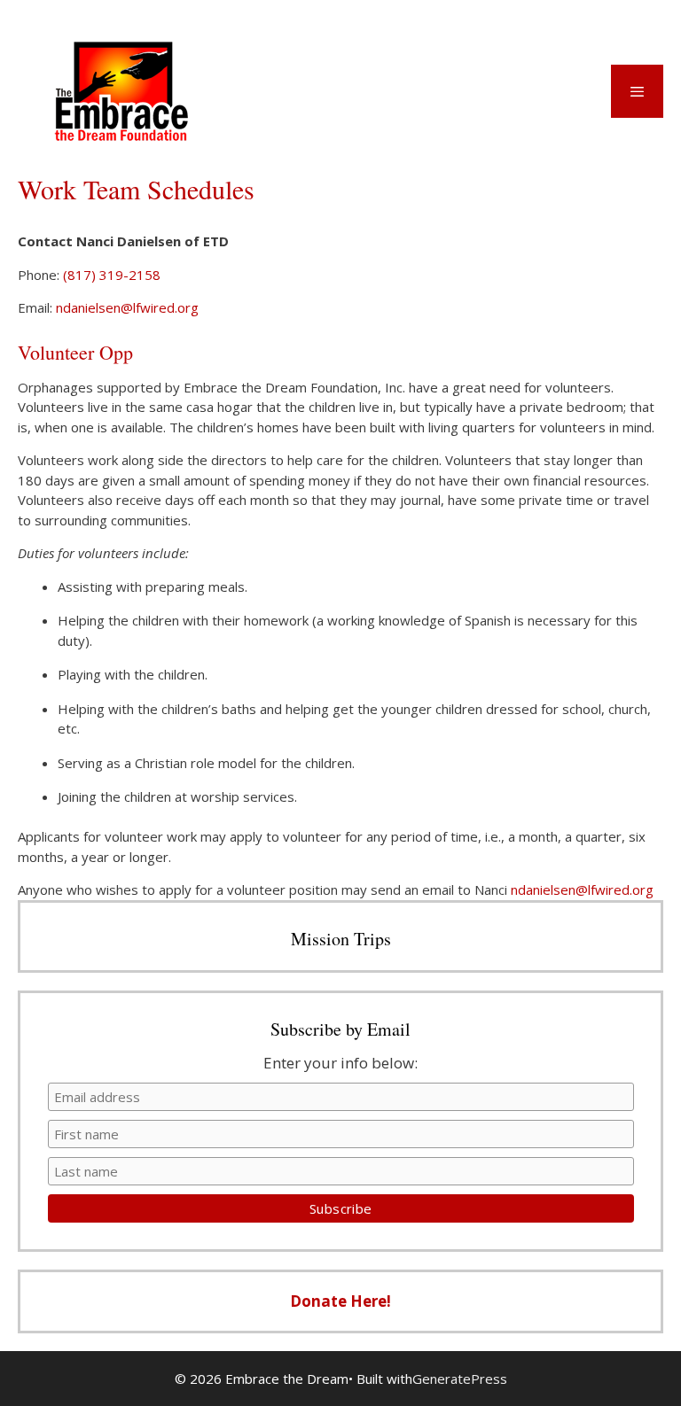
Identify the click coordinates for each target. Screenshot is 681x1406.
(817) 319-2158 (111, 275)
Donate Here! (340, 1301)
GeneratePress (459, 1378)
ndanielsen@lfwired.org (127, 307)
